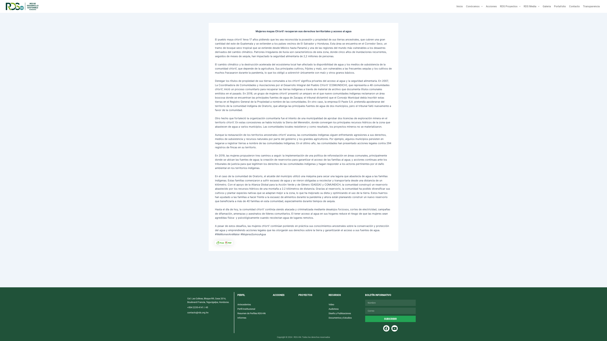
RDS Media (530, 6)
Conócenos (473, 6)
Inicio (460, 6)
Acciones (491, 6)
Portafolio (560, 6)
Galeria (547, 6)
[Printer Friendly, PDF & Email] (224, 242)
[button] (481, 6)
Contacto (574, 6)
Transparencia (591, 6)
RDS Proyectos (509, 6)
